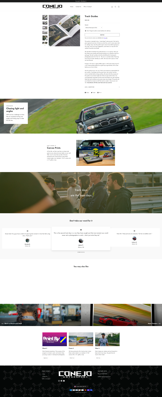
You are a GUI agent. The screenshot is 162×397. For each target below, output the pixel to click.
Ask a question (89, 87)
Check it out (72, 358)
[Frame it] (81, 339)
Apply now (46, 358)
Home (71, 6)
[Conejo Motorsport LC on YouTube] (64, 381)
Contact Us (78, 6)
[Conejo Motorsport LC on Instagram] (59, 381)
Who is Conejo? (88, 6)
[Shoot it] (54, 339)
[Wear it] (107, 339)
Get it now (98, 358)
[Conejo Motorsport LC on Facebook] (61, 381)
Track (86, 25)
